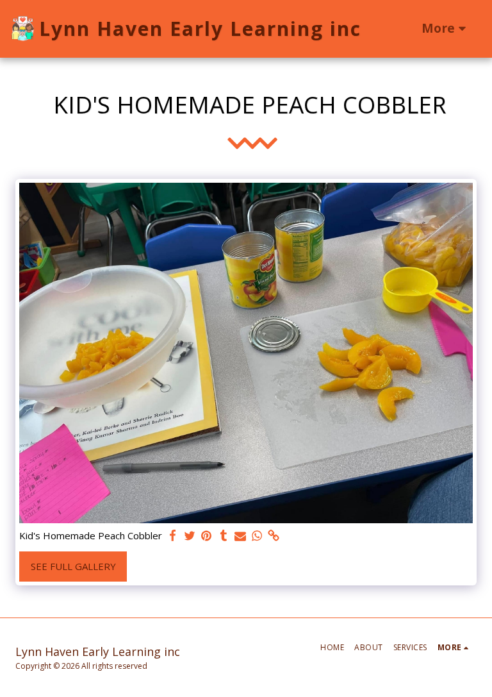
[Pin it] (207, 536)
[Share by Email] (240, 536)
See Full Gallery (73, 566)
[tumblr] (223, 536)
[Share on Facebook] (173, 536)
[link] (274, 536)
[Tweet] (190, 536)
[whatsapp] (257, 536)
